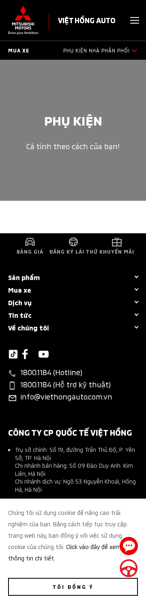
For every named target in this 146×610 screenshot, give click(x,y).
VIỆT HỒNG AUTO (87, 20)
